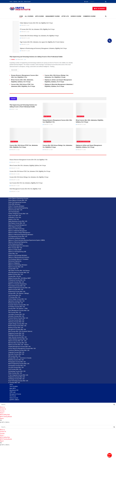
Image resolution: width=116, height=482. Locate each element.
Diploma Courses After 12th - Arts (17, 341)
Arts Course (39, 16)
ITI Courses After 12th (14, 297)
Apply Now (109, 455)
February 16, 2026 (25, 38)
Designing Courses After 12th (16, 333)
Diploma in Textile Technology (16, 229)
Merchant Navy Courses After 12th (17, 343)
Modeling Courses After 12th (16, 360)
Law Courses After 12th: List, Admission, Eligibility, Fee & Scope (26, 183)
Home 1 (2, 413)
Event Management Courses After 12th (18, 310)
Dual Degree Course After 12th (16, 223)
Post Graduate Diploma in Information (18, 246)
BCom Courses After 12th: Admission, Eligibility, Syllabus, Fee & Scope (28, 165)
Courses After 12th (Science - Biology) (18, 293)
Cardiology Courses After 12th (16, 379)
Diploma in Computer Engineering (17, 284)
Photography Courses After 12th (17, 362)
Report (2, 418)
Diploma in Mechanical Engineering (17, 242)
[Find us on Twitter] (1, 420)
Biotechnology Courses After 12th (17, 325)
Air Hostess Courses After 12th (16, 306)
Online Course (27, 1)
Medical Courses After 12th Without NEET (19, 278)
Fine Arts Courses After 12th (16, 367)
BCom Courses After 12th (15, 248)
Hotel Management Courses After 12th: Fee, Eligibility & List (25, 189)
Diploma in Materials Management (17, 231)
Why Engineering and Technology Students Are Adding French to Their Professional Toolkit (36, 56)
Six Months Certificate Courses (16, 238)
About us (2, 407)
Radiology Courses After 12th (16, 335)
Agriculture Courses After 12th (16, 301)
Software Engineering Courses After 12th (19, 287)
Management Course (15, 394)
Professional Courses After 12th (16, 280)
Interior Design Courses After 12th (17, 299)
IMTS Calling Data (5, 414)
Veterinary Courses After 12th (16, 322)
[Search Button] (105, 1)
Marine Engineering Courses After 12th (18, 363)
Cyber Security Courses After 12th (17, 337)
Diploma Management (83, 141)
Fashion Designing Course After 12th (18, 213)
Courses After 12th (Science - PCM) (18, 308)
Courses (2, 411)
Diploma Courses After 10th (15, 289)
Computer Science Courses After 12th (18, 305)
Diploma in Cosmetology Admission (17, 265)
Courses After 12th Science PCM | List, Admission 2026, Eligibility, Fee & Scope (30, 171)
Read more (15, 70)
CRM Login (13, 392)
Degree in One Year (13, 219)
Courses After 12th (13, 268)
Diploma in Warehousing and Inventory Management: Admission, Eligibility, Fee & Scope (43, 48)
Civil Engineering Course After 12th (17, 236)
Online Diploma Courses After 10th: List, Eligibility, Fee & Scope (36, 23)
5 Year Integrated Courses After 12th (18, 375)
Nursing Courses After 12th (15, 303)
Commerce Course (89, 16)
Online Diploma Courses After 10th (17, 200)
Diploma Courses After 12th (15, 267)
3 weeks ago (19, 59)
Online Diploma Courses (14, 227)
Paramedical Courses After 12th (16, 286)
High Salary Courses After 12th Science (19, 270)
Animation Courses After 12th (16, 316)
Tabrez (13, 59)
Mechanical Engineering (14, 261)
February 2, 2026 (25, 25)
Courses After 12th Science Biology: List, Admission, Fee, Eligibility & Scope (39, 35)
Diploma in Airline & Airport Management (19, 232)
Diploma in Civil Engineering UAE (17, 251)
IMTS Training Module (6, 416)
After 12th (20, 1)
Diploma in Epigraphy (14, 263)
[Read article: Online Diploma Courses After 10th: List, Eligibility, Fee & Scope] (16, 24)
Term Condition (14, 386)
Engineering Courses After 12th (16, 291)
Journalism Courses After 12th (16, 314)
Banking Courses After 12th (15, 327)
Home (11, 1)
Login (86, 1)
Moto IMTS (13, 388)
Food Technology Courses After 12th (18, 380)
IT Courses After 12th (14, 382)
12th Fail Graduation (13, 212)
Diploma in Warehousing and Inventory (18, 257)
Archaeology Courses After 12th (16, 371)
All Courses (29, 16)
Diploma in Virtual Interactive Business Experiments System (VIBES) (26, 240)
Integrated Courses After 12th (16, 352)
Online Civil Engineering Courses (17, 202)
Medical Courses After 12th (15, 274)
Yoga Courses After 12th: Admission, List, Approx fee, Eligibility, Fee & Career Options (42, 42)
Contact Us (3, 409)
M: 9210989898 (100, 8)
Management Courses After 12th (17, 329)
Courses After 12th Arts (14, 276)
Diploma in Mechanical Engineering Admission (20, 234)
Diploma (15, 1)
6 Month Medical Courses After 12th (18, 339)
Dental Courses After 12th (15, 210)
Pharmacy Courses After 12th (16, 320)
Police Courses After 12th (15, 373)
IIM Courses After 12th (14, 356)
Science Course (76, 16)
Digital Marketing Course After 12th (17, 221)
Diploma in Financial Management (17, 225)
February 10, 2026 (25, 50)
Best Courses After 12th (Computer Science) (20, 331)
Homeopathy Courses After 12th (17, 365)
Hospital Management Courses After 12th (19, 346)
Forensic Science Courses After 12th (18, 318)
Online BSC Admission (14, 204)
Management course (53, 16)
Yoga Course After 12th (14, 215)
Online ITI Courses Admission (16, 206)
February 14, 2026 (14, 185)
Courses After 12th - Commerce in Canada (19, 358)
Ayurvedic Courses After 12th (16, 354)
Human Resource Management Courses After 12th (22, 348)
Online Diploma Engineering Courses (18, 198)
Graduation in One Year (14, 217)
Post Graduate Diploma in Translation (18, 259)
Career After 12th (13, 253)
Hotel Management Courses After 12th (18, 272)
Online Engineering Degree (15, 244)
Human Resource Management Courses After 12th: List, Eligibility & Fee (28, 159)
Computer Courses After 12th (16, 282)
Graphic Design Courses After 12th (17, 324)
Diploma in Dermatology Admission (17, 255)
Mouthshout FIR (14, 390)
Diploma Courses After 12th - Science (18, 344)
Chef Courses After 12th (14, 369)
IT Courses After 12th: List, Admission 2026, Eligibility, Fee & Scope (37, 29)
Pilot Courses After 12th (14, 312)
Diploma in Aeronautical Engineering (18, 208)
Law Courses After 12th (14, 295)
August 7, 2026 (14, 109)
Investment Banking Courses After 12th (18, 350)
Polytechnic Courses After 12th (16, 377)
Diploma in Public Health (14, 249)
